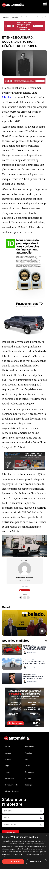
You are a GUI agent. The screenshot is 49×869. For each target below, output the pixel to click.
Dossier (27, 766)
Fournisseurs (9, 778)
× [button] (46, 836)
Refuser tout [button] (36, 862)
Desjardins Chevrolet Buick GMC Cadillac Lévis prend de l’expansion (34, 663)
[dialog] (24, 851)
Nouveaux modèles (11, 785)
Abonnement (29, 746)
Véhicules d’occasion (12, 791)
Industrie (28, 778)
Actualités (15, 17)
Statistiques (29, 785)
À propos (8, 753)
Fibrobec (7, 97)
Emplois (7, 772)
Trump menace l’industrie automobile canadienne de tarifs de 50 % (34, 648)
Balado (27, 759)
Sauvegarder (25, 590)
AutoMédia (5, 17)
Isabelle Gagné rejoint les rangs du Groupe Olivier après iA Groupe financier (34, 677)
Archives (8, 759)
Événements (29, 772)
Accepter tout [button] (13, 862)
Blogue (7, 766)
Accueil (7, 746)
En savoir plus (29, 857)
